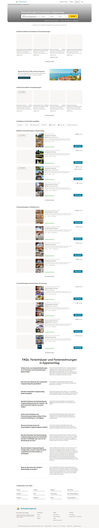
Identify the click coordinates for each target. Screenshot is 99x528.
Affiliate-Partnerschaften (57, 520)
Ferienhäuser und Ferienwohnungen (51, 20)
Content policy (69, 526)
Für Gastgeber (72, 514)
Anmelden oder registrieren (24, 77)
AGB (59, 526)
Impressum (55, 526)
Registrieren (77, 1)
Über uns (39, 516)
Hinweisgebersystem (77, 526)
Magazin (38, 518)
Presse (54, 518)
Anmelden (71, 1)
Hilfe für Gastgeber (56, 516)
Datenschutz (63, 526)
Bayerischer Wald (68, 20)
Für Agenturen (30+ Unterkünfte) (75, 516)
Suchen (73, 16)
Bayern (62, 20)
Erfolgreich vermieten (64, 1)
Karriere (38, 514)
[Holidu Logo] (21, 2)
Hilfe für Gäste (55, 514)
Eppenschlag (75, 20)
